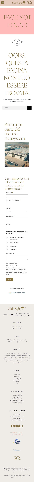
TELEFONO (13, 216)
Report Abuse (13, 288)
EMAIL (11, 224)
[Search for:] (14, 108)
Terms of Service (20, 288)
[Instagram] (15, 426)
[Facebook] (12, 426)
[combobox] (17, 211)
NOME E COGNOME (16, 200)
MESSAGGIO (10, 253)
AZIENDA (12, 193)
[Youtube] (18, 426)
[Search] (29, 108)
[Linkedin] (21, 426)
